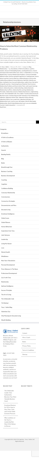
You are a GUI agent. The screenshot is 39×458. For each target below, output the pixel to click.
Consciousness (5, 197)
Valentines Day (5, 311)
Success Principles (6, 290)
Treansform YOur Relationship (29, 95)
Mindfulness (4, 256)
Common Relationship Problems (16, 74)
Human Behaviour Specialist (20, 80)
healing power (30, 76)
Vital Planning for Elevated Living (11, 316)
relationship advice (8, 88)
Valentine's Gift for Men (12, 97)
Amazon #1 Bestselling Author (13, 70)
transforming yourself (15, 95)
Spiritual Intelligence (7, 286)
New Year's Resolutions (8, 260)
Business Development (8, 175)
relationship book (28, 88)
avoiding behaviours (27, 70)
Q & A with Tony (6, 277)
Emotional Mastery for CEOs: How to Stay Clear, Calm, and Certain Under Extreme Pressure (10, 409)
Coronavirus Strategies (8, 201)
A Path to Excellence (23, 68)
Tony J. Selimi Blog (6, 307)
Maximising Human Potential (19, 84)
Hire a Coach (26, 337)
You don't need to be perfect (7, 105)
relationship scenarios (12, 91)
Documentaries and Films (8, 205)
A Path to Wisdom (6, 142)
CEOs (21, 72)
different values (4, 76)
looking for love (7, 82)
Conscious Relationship (8, 192)
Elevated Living (5, 209)
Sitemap (24, 354)
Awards (3, 150)
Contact (24, 333)
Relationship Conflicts (6, 90)
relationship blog (18, 88)
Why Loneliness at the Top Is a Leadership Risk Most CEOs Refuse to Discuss (10, 422)
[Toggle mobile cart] (31, 15)
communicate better (30, 74)
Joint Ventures (5, 235)
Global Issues (5, 218)
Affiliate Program (8, 340)
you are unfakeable (31, 103)
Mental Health (5, 252)
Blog (30, 67)
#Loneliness (14, 68)
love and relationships (18, 82)
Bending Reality (6, 154)
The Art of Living (6, 294)
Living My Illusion (6, 243)
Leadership (4, 239)
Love (2, 248)
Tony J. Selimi (5, 67)
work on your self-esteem (18, 101)
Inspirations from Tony (8, 231)
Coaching (4, 180)
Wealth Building (6, 320)
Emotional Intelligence (7, 214)
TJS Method (4, 303)
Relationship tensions (24, 91)
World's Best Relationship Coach (17, 103)
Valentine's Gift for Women (26, 97)
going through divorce (20, 76)
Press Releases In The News (9, 269)
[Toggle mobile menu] (35, 15)
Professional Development (9, 273)
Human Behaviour (6, 226)
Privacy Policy (26, 346)
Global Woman (5, 222)
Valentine (2, 97)
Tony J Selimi (20, 93)
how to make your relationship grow (19, 78)
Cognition (4, 184)
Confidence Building (7, 188)
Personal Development (8, 265)
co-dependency (27, 72)
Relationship (3, 68)
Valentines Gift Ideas (25, 99)
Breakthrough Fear (6, 167)
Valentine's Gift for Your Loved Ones (10, 99)
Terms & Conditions (28, 350)
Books (3, 163)
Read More (3, 107)
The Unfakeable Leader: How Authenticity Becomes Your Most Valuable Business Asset (10, 396)
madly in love (28, 82)
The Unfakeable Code (10, 93)
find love (11, 76)
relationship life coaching (19, 90)
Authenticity (5, 146)
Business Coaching (6, 171)
